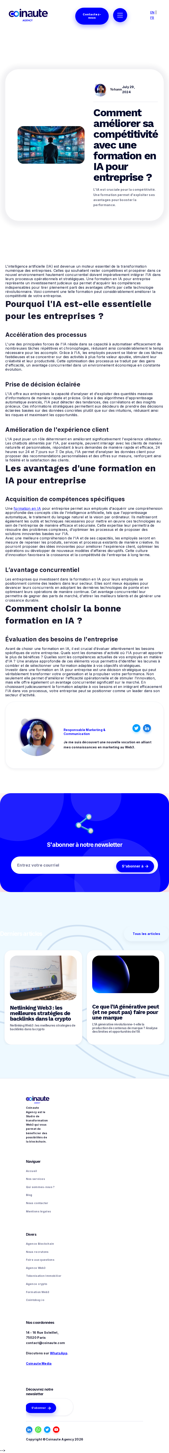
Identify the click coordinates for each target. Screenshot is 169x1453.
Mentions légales (38, 1211)
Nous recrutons (37, 1251)
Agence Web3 (36, 1268)
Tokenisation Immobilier (43, 1275)
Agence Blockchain (40, 1243)
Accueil (31, 1171)
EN (152, 12)
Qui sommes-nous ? (40, 1187)
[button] (120, 15)
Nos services (35, 1179)
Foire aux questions (40, 1259)
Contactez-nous (92, 16)
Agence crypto (36, 1284)
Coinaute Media (39, 1363)
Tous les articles (146, 934)
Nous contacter (37, 1203)
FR (152, 18)
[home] (28, 15)
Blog (29, 1195)
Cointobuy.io (35, 1300)
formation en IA (27, 508)
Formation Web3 (37, 1292)
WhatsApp (58, 1353)
